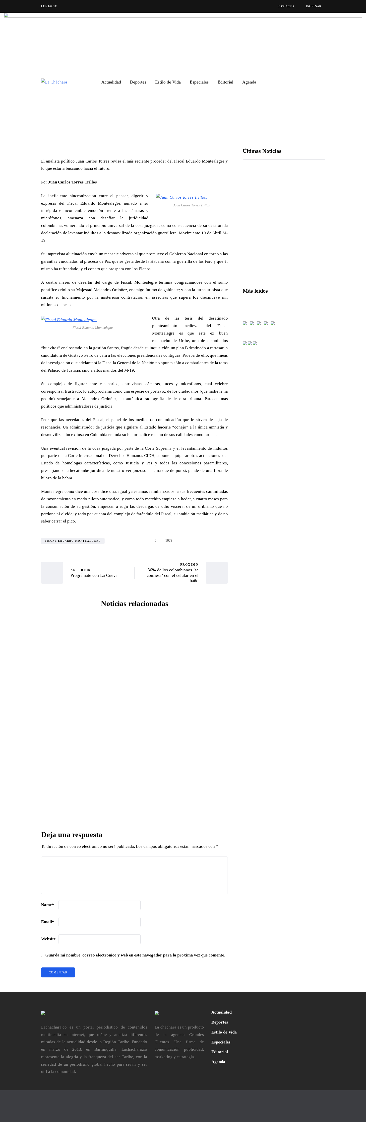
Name (47, 904)
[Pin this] (16, 567)
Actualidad (111, 82)
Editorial (225, 82)
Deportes (138, 82)
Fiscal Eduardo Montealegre (73, 540)
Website (48, 939)
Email (47, 921)
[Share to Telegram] (16, 592)
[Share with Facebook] (16, 530)
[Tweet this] (16, 542)
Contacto (49, 6)
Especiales (199, 82)
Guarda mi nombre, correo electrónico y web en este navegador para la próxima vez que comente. (135, 955)
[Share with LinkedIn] (16, 555)
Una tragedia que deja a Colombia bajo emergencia (86, 706)
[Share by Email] (16, 605)
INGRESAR (313, 6)
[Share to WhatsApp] (16, 580)
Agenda (249, 82)
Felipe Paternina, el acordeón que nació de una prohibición (298, 239)
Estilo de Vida (168, 82)
